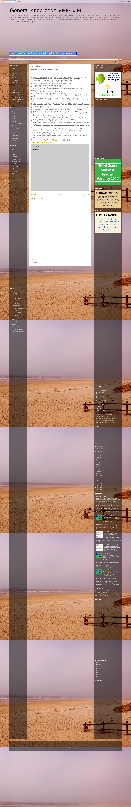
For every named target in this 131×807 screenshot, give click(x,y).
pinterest (98, 676)
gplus (97, 666)
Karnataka (15, 173)
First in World (16, 305)
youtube (98, 674)
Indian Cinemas (16, 322)
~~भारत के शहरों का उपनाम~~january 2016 (106, 418)
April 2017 (99, 406)
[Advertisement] (52, 37)
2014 (98, 485)
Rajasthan (15, 154)
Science (14, 111)
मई (97, 469)
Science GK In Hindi (108, 569)
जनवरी (97, 478)
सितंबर (97, 460)
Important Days (16, 310)
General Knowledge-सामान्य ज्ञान (45, 10)
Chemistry (15, 138)
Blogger (62, 747)
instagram (98, 668)
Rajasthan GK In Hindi (102, 524)
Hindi (13, 118)
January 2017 (99, 395)
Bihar (13, 169)
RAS (13, 85)
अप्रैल (97, 471)
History (14, 116)
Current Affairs (16, 140)
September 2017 (48, 142)
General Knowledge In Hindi (111, 545)
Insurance (14, 82)
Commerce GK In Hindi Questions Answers (107, 562)
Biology (14, 121)
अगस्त (97, 462)
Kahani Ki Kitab (99, 67)
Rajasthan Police (16, 92)
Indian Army (15, 80)
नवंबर (97, 455)
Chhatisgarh (15, 166)
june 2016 (98, 397)
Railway (14, 73)
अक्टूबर (98, 457)
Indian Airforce (16, 97)
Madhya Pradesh (16, 161)
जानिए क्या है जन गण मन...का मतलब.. (104, 422)
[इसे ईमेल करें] (63, 140)
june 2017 (98, 404)
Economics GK (39, 142)
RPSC (14, 75)
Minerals (14, 324)
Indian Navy (15, 104)
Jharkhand (15, 171)
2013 (98, 487)
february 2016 (99, 389)
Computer (15, 135)
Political (14, 133)
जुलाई (97, 464)
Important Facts (16, 296)
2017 (98, 451)
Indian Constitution (17, 329)
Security (14, 78)
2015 (98, 483)
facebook (98, 664)
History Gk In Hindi (101, 496)
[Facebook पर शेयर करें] (68, 140)
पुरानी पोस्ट (86, 194)
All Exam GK (99, 408)
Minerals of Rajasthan (18, 331)
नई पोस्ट (33, 194)
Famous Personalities (18, 308)
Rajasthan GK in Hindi (108, 515)
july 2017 (98, 403)
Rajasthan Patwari (17, 95)
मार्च (97, 473)
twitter (97, 662)
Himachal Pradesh (17, 159)
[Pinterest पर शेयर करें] (69, 140)
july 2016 (98, 393)
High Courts (15, 303)
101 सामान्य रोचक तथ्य (101, 416)
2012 (98, 489)
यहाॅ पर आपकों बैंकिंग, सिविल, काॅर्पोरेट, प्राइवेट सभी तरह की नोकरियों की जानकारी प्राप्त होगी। (107, 594)
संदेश (34, 260)
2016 (98, 480)
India (13, 152)
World (14, 149)
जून (97, 466)
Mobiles (14, 301)
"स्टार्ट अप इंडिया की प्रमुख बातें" (103, 414)
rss (97, 670)
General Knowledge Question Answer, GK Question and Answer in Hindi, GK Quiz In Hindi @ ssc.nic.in (111, 534)
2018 (98, 449)
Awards (14, 291)
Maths (14, 114)
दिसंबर (97, 453)
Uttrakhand (15, 156)
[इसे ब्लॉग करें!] (64, 140)
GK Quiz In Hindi (107, 553)
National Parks (16, 327)
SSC (13, 70)
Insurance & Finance (18, 123)
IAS (13, 87)
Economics (15, 126)
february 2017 (99, 401)
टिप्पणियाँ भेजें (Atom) (40, 198)
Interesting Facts (16, 298)
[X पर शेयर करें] (66, 140)
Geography (15, 128)
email (97, 672)
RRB (13, 90)
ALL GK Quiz (99, 412)
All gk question (100, 410)
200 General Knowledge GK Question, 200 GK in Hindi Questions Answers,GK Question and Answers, (108, 505)
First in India (15, 293)
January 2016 (99, 399)
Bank (13, 68)
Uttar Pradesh (16, 164)
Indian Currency (16, 315)
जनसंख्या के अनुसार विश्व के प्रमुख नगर (104, 420)
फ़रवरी (97, 475)
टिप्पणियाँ (35, 262)
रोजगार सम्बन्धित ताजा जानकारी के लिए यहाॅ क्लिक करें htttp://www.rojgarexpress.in (106, 591)
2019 (98, 446)
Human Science (16, 131)
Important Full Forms (18, 313)
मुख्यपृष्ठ (59, 194)
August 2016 (99, 391)
